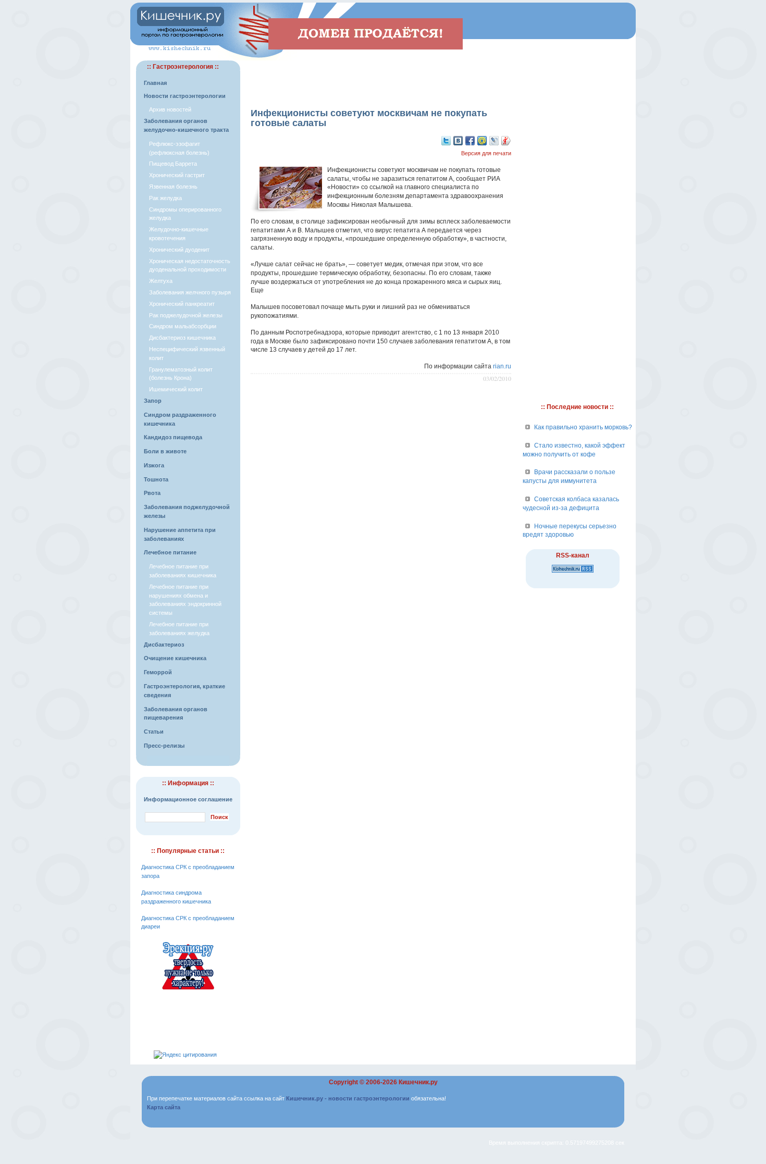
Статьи (154, 731)
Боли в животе (165, 451)
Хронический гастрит (177, 175)
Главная (155, 83)
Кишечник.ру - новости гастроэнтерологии (348, 1098)
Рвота (152, 493)
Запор (153, 401)
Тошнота (156, 479)
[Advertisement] (381, 76)
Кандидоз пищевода (173, 437)
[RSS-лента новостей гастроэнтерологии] (573, 573)
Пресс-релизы (164, 745)
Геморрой (158, 672)
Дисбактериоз (164, 644)
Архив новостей (170, 109)
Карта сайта (163, 1107)
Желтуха (160, 281)
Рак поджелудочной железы (186, 315)
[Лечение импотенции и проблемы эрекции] (188, 991)
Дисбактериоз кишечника (182, 338)
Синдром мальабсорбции (182, 326)
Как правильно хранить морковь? (583, 427)
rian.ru (502, 366)
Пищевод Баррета (173, 163)
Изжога (154, 465)
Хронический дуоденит (179, 249)
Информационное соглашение (188, 799)
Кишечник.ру (418, 1082)
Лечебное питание (170, 552)
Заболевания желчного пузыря (190, 292)
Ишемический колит (176, 389)
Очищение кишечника (175, 658)
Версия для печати (486, 153)
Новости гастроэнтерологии (185, 96)
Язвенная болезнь (173, 186)
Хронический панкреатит (182, 304)
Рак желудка (165, 198)
